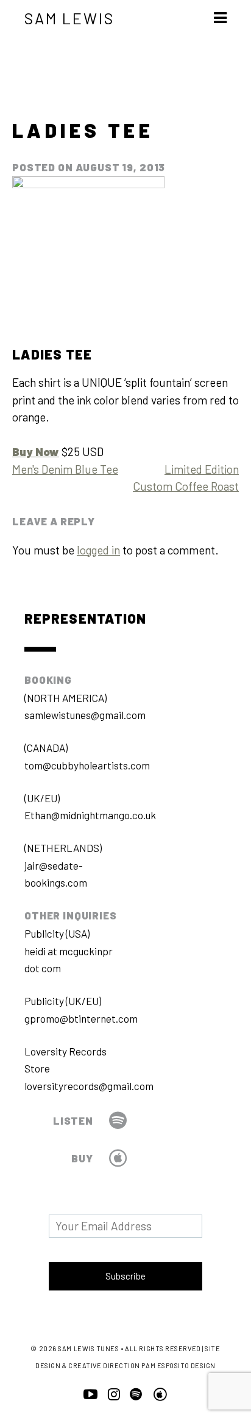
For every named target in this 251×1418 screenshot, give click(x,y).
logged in (98, 550)
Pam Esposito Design (178, 1365)
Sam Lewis (69, 18)
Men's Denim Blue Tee (65, 469)
